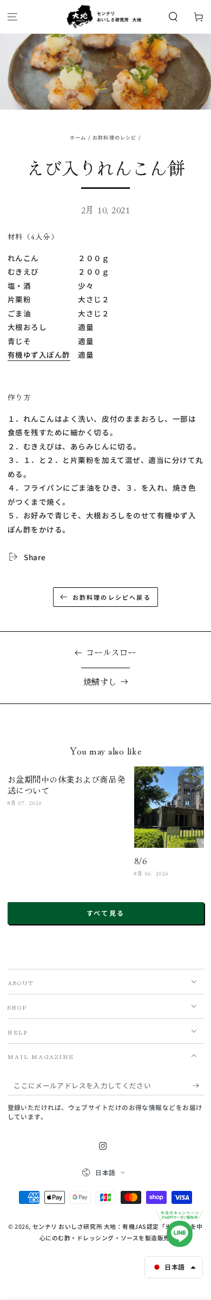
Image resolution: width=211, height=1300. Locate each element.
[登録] (198, 1086)
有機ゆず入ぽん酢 (39, 354)
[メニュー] (12, 17)
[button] (173, 17)
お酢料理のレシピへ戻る (111, 597)
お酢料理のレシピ (114, 137)
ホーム (78, 137)
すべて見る (106, 912)
